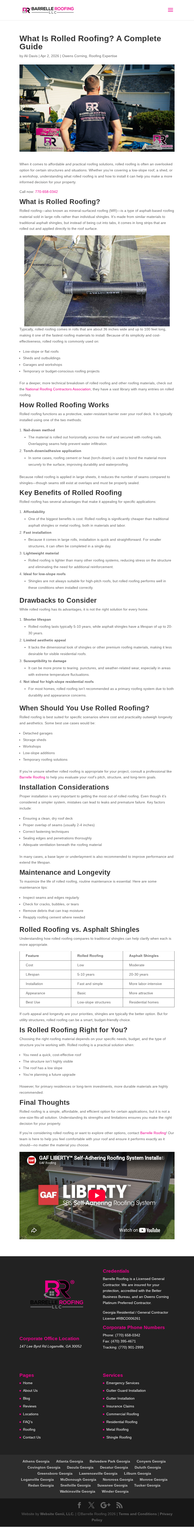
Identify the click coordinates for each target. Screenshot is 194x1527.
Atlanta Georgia (69, 1461)
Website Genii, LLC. (57, 1514)
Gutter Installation (120, 1398)
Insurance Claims (120, 1406)
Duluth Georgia (148, 1467)
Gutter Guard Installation (126, 1390)
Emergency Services (122, 1383)
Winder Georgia (115, 1491)
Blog (26, 1398)
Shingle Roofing (119, 1437)
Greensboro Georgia (54, 1473)
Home (28, 1383)
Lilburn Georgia (137, 1473)
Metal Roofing (117, 1429)
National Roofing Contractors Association (58, 389)
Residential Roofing (121, 1422)
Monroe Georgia (153, 1479)
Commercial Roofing (122, 1414)
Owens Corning (74, 56)
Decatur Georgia (114, 1467)
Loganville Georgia (37, 1479)
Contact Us (32, 1437)
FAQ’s (28, 1422)
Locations (30, 1414)
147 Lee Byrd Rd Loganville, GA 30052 (50, 1346)
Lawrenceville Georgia (98, 1473)
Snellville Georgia (75, 1485)
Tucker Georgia (147, 1485)
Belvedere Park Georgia (110, 1461)
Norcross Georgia (118, 1479)
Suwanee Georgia (112, 1485)
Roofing (29, 1429)
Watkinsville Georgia (77, 1491)
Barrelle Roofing (32, 777)
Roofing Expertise (103, 56)
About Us (30, 1390)
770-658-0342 (46, 192)
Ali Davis (31, 56)
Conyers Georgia (151, 1461)
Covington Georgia (44, 1467)
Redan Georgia (41, 1485)
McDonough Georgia (78, 1479)
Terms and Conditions (138, 1514)
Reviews (29, 1406)
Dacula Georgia (80, 1467)
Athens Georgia (36, 1461)
